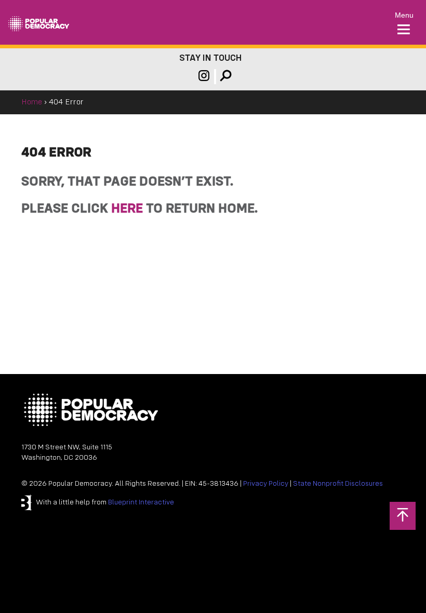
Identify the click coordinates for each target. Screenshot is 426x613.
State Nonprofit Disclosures (338, 484)
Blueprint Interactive (141, 503)
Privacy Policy (265, 484)
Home (31, 102)
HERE (127, 209)
